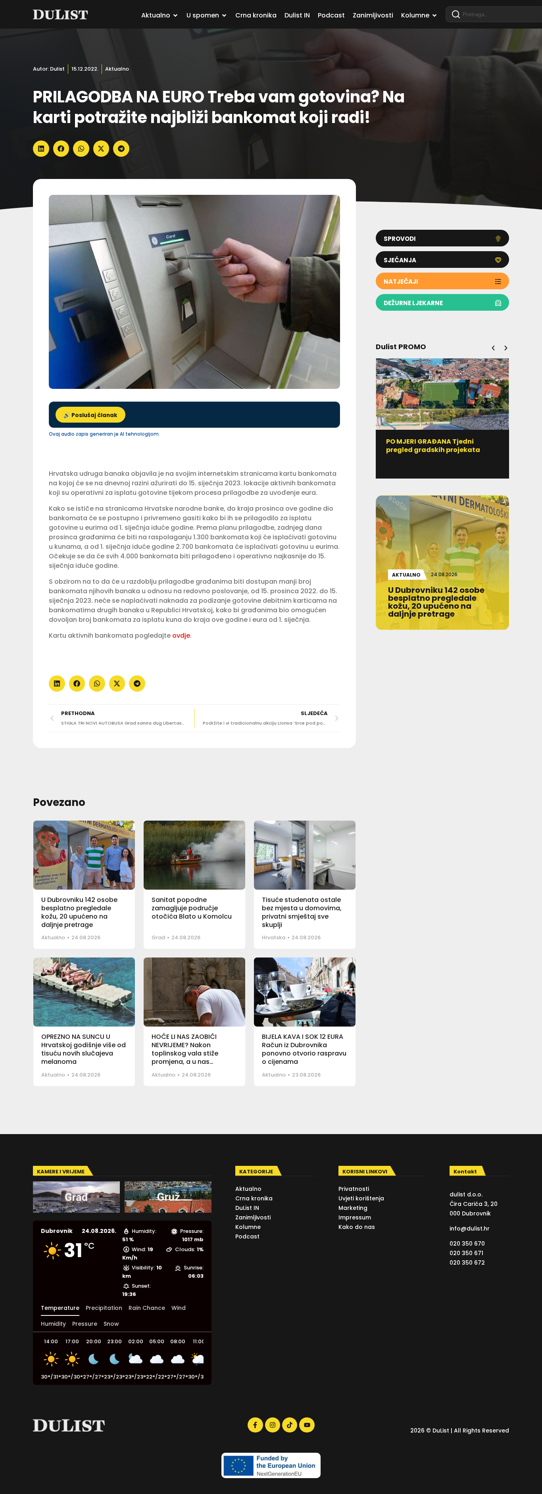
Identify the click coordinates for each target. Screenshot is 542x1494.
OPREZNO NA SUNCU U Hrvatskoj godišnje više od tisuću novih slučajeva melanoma (83, 1049)
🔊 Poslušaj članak (90, 415)
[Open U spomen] (224, 15)
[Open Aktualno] (175, 15)
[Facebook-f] (255, 1424)
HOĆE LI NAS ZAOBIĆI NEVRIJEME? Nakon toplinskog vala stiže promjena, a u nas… (185, 1049)
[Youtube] (306, 1424)
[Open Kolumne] (434, 15)
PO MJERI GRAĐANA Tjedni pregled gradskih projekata (433, 445)
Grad (158, 937)
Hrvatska (273, 937)
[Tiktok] (289, 1424)
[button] (41, 148)
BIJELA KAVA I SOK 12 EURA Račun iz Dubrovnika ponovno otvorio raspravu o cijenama (304, 1049)
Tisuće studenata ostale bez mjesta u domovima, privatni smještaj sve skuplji (302, 912)
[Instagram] (272, 1424)
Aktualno (117, 69)
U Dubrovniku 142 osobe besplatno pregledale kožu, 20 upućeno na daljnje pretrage (79, 912)
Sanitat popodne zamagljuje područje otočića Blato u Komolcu (192, 908)
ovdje (181, 635)
